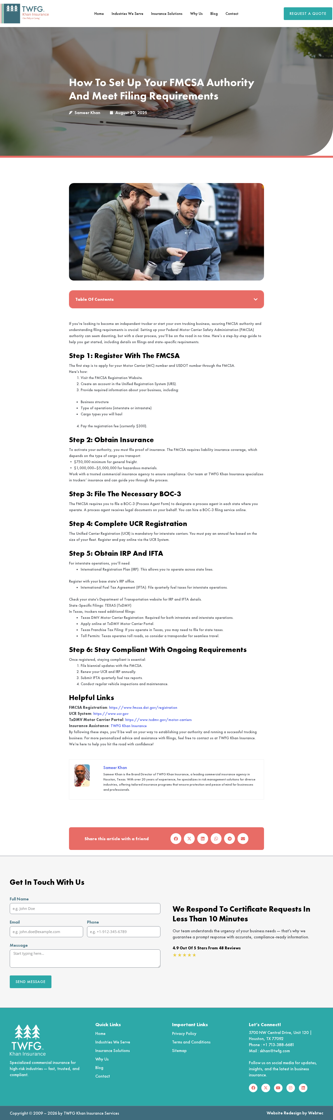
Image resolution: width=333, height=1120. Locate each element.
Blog (214, 13)
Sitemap (179, 1050)
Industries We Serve (127, 13)
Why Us (196, 13)
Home (99, 13)
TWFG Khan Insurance (129, 725)
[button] (256, 299)
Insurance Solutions (166, 13)
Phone (93, 922)
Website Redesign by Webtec (295, 1113)
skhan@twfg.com (275, 1050)
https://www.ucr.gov (110, 713)
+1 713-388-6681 (278, 1044)
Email (15, 922)
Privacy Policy (184, 1033)
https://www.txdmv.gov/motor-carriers (158, 719)
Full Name (19, 899)
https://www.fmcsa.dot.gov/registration (143, 707)
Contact (231, 13)
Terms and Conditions (191, 1042)
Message (19, 945)
